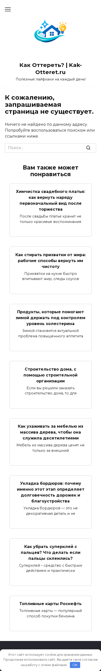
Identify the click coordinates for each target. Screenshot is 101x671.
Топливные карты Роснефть (50, 603)
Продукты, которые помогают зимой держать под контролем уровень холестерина (50, 318)
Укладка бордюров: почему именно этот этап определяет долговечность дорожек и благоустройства (50, 492)
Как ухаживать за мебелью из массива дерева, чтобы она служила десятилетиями (50, 432)
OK (74, 665)
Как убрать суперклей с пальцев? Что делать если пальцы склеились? (50, 552)
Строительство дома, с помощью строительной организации (50, 375)
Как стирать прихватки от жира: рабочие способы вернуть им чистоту (50, 260)
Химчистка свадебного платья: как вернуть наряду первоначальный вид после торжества (50, 200)
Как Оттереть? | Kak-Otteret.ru (50, 69)
